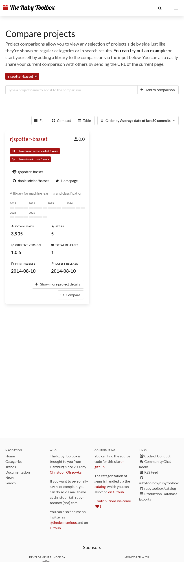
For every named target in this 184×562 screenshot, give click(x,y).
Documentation (17, 472)
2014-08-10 (23, 271)
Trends (10, 467)
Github (55, 528)
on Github (116, 492)
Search (10, 483)
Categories (13, 461)
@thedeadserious (63, 522)
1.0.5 (16, 252)
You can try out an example (140, 50)
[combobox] (71, 89)
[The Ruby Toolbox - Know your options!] (29, 8)
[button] (160, 8)
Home (10, 456)
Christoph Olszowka (65, 472)
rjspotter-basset (29, 139)
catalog (100, 486)
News (9, 477)
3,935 (17, 233)
